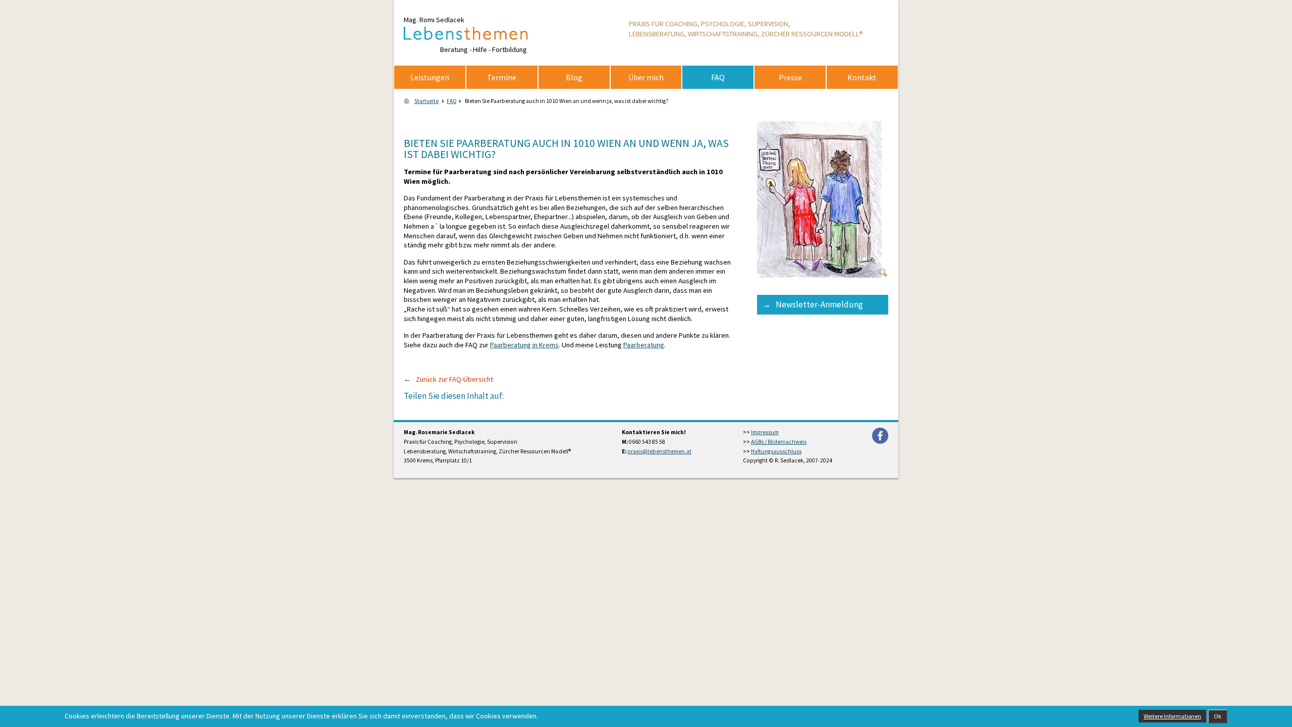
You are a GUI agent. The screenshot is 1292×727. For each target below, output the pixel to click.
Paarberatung (643, 344)
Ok (1217, 716)
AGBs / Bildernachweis (778, 441)
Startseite (426, 101)
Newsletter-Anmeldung (819, 304)
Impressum (765, 432)
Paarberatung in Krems (524, 344)
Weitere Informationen (1172, 716)
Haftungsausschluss (776, 451)
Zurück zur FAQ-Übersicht (454, 379)
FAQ (452, 101)
